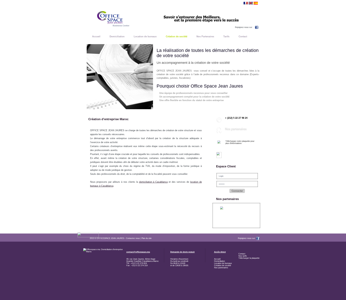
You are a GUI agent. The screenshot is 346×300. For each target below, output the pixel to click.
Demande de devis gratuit (182, 252)
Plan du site (146, 238)
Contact (243, 36)
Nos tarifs (242, 256)
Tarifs (226, 36)
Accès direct (220, 252)
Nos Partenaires (205, 36)
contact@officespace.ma (138, 252)
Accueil (96, 36)
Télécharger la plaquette (249, 258)
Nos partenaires (221, 267)
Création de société (176, 36)
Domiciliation (117, 36)
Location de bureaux (145, 36)
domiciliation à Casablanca (153, 182)
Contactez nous (133, 238)
